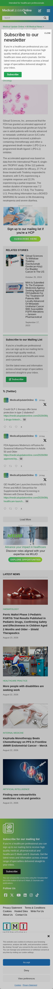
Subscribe (13, 74)
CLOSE (47, 33)
